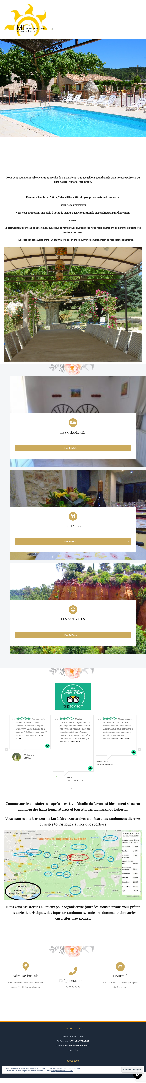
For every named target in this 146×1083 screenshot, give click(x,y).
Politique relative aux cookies (62, 1071)
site (76, 1050)
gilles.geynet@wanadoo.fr (76, 1046)
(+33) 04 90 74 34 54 (79, 1041)
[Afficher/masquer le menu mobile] (140, 9)
